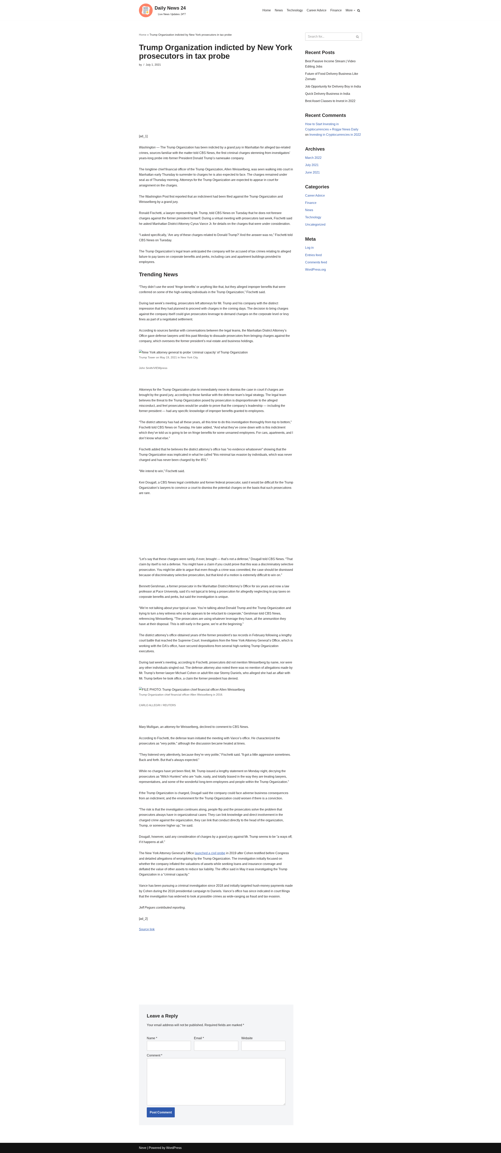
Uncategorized (315, 224)
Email (199, 1038)
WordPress (174, 1147)
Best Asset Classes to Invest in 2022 (330, 101)
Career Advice (316, 10)
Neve (142, 1147)
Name (152, 1038)
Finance (336, 10)
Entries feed (313, 255)
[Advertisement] (216, 106)
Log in (309, 247)
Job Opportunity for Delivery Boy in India (333, 86)
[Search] (358, 10)
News (279, 10)
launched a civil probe (210, 853)
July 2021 (312, 165)
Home (266, 10)
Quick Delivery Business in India (327, 93)
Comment (154, 1055)
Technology (295, 10)
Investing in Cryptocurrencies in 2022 (335, 134)
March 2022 (313, 157)
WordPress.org (315, 269)
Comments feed (316, 262)
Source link (147, 929)
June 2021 (312, 172)
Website (247, 1038)
